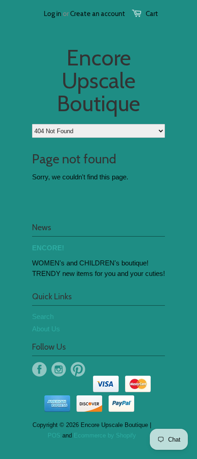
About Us (46, 329)
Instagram (58, 369)
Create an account (97, 14)
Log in (52, 14)
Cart (152, 14)
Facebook (39, 369)
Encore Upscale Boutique (98, 80)
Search (43, 316)
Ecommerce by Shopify (105, 435)
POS (54, 435)
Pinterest (78, 369)
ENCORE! (48, 248)
